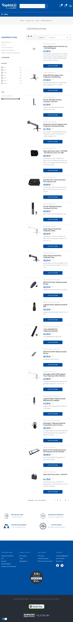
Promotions (41, 556)
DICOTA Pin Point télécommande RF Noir (55, 283)
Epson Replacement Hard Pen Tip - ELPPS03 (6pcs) (55, 47)
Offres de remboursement (45, 561)
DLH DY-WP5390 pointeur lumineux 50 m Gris (52, 207)
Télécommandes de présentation (10, 53)
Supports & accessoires (8, 50)
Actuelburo (56, 599)
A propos (3, 561)
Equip (12, 80)
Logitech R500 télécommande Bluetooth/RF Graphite (54, 399)
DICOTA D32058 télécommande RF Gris (54, 352)
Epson (12, 78)
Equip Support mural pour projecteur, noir (52, 256)
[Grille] (28, 36)
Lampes (3, 45)
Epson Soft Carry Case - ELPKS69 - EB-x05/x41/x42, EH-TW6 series (55, 152)
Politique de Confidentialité (8, 566)
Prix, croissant (58, 37)
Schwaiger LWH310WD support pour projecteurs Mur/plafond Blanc (54, 376)
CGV (2, 558)
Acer (12, 67)
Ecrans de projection (7, 47)
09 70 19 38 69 (60, 558)
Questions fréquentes (7, 556)
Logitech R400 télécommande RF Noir (55, 305)
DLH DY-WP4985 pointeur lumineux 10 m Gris (52, 100)
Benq (12, 70)
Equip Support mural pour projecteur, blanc (52, 230)
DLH (12, 75)
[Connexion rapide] (70, 6)
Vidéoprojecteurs (9, 37)
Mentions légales (6, 563)
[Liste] (31, 36)
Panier (21, 558)
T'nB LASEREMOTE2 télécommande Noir (50, 330)
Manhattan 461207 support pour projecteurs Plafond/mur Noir (55, 125)
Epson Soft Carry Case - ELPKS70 (55, 474)
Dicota (12, 72)
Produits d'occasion (43, 558)
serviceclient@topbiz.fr (62, 556)
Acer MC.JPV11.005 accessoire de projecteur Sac (54, 180)
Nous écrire (59, 561)
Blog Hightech (23, 561)
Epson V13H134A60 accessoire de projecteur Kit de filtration (54, 451)
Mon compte (23, 556)
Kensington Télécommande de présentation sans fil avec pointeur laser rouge (54, 425)
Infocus (12, 83)
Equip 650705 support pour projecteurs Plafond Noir (53, 76)
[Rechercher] (46, 6)
